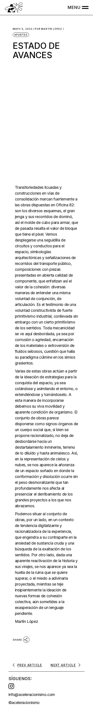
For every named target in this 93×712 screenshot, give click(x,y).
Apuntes (21, 34)
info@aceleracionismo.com (31, 694)
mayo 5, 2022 (22, 29)
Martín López (48, 29)
